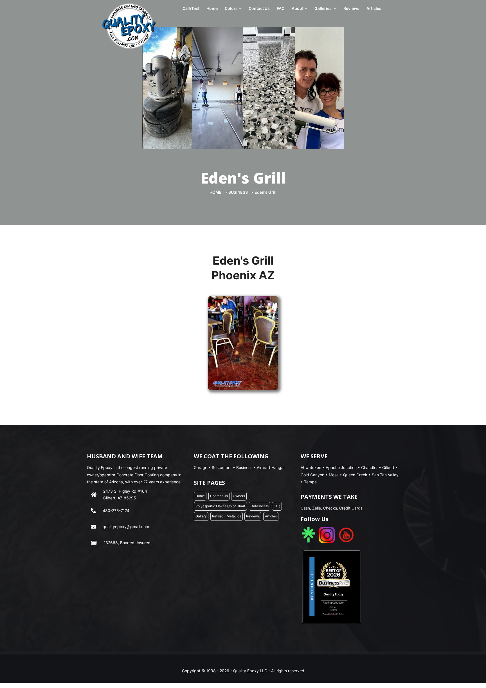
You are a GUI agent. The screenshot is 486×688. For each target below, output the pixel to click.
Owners (300, 26)
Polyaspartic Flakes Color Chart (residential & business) (249, 28)
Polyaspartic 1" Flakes (332, 26)
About (297, 8)
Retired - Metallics (226, 516)
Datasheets (235, 34)
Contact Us (259, 8)
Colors (231, 8)
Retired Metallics (329, 31)
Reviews (351, 8)
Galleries (323, 8)
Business (238, 192)
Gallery (201, 516)
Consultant (302, 31)
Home (212, 8)
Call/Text (191, 8)
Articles (373, 8)
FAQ (281, 8)
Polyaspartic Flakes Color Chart (220, 506)
